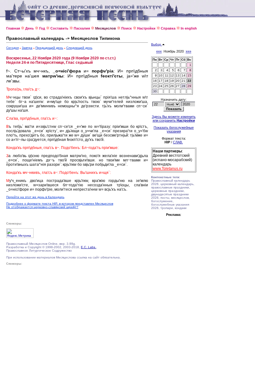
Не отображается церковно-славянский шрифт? (42, 207)
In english (189, 28)
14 (183, 75)
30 (155, 91)
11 (166, 75)
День (29, 28)
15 (189, 75)
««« (159, 51)
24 (160, 86)
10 (160, 75)
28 (183, 86)
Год (42, 28)
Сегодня (12, 47)
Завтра (27, 47)
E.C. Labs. (88, 247)
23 (155, 86)
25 (166, 86)
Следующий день (79, 47)
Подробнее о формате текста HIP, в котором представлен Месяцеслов (59, 203)
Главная (13, 28)
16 (155, 80)
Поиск (126, 28)
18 (166, 80)
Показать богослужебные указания (174, 129)
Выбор (156, 44)
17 (160, 80)
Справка (168, 28)
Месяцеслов (105, 28)
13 (177, 75)
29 (189, 86)
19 (172, 80)
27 (177, 86)
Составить (59, 28)
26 (172, 86)
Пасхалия (82, 28)
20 (177, 80)
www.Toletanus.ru (168, 168)
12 (172, 75)
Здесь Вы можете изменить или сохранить (174, 118)
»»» (188, 51)
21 (183, 80)
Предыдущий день (49, 47)
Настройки (146, 28)
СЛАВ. (178, 142)
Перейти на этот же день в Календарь (35, 197)
